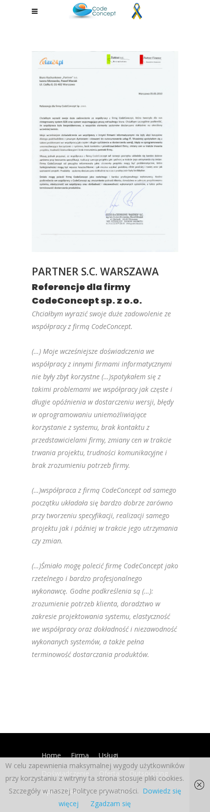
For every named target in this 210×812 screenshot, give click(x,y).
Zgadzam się (110, 803)
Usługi (108, 755)
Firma (80, 755)
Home (51, 755)
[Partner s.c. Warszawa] (105, 151)
